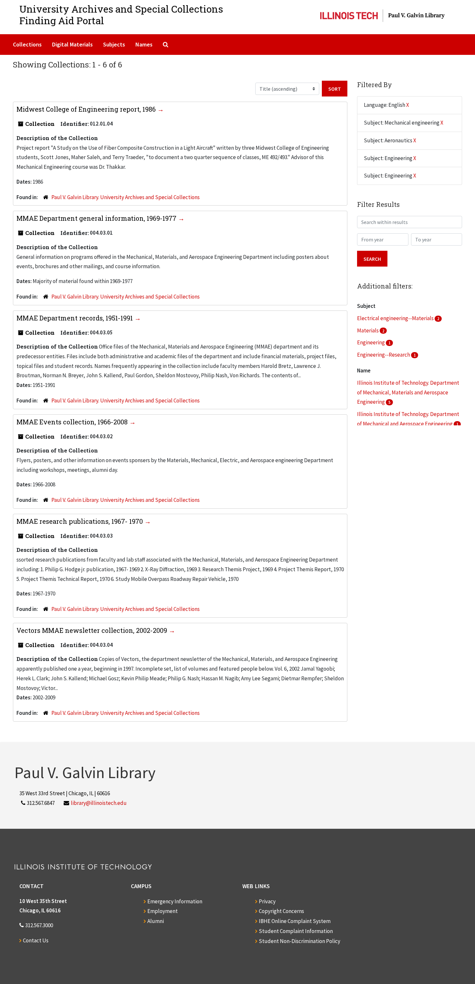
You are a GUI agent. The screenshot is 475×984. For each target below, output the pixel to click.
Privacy (267, 901)
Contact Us (35, 940)
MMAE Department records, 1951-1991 (75, 318)
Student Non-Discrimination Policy (299, 941)
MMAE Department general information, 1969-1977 (97, 218)
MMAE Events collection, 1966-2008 (72, 422)
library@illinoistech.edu (99, 802)
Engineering (371, 342)
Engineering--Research (384, 354)
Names (144, 44)
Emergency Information (174, 901)
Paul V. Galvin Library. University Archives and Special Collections (125, 197)
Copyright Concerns (281, 911)
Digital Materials (72, 44)
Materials (368, 330)
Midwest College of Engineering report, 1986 (86, 109)
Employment (162, 911)
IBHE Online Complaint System (295, 921)
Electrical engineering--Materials (396, 318)
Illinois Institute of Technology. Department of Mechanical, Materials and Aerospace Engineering (408, 392)
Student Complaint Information (296, 931)
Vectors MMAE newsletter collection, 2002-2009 (92, 630)
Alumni (155, 921)
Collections (27, 44)
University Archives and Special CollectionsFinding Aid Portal (121, 15)
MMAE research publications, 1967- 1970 (80, 521)
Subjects (114, 44)
